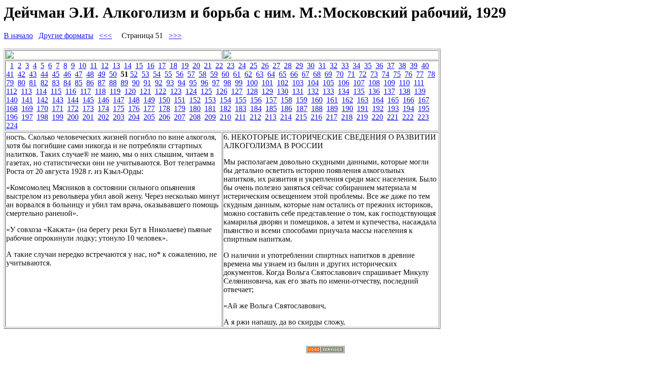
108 (374, 83)
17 (162, 65)
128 (252, 91)
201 (88, 117)
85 (78, 83)
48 (90, 74)
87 (101, 83)
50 (113, 74)
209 (210, 117)
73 (374, 74)
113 (26, 91)
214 (286, 117)
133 (328, 91)
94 (181, 83)
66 (294, 74)
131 (298, 91)
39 (413, 65)
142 (42, 100)
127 (237, 91)
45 (56, 74)
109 (389, 83)
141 (27, 100)
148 (134, 100)
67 (305, 74)
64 (271, 74)
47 (78, 74)
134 (343, 91)
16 (150, 65)
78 (431, 74)
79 (10, 83)
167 (423, 100)
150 (164, 100)
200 (73, 117)
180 (195, 108)
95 (193, 83)
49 (101, 74)
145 (88, 100)
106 (343, 83)
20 (196, 65)
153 (210, 100)
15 (139, 65)
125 (206, 91)
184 (256, 108)
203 (118, 117)
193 (393, 108)
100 (252, 83)
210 (225, 117)
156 (256, 100)
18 (173, 65)
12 (105, 65)
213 (270, 117)
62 (248, 74)
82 (44, 83)
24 (242, 65)
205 (149, 117)
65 (282, 74)
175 (118, 108)
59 (214, 74)
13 (116, 65)
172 (73, 108)
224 (12, 126)
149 (149, 100)
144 (73, 100)
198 (42, 117)
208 (195, 117)
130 (282, 91)
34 (356, 65)
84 (67, 83)
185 (271, 108)
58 (202, 74)
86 (90, 83)
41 (10, 74)
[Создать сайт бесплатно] (325, 350)
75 (397, 74)
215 (301, 117)
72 (362, 74)
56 (179, 74)
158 (286, 100)
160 (317, 100)
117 (85, 91)
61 (237, 74)
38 (402, 65)
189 (332, 108)
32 (333, 65)
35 (368, 65)
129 (267, 91)
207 (179, 117)
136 (374, 91)
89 (124, 83)
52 (134, 74)
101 (267, 83)
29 (299, 65)
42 (21, 74)
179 (179, 108)
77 (420, 74)
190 (347, 108)
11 (93, 65)
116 (70, 91)
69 (328, 74)
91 (147, 83)
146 (103, 100)
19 (185, 65)
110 (404, 83)
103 (298, 83)
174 (103, 108)
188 (317, 108)
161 (332, 100)
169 (27, 108)
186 (286, 108)
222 (408, 117)
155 (240, 100)
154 (225, 100)
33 (345, 65)
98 (227, 83)
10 (82, 65)
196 (12, 117)
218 (347, 117)
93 (170, 83)
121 (145, 91)
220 (377, 117)
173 (88, 108)
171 (57, 108)
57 (191, 74)
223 (423, 117)
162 (347, 100)
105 (328, 83)
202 (103, 117)
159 (301, 100)
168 (12, 108)
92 (159, 83)
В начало (18, 35)
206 (164, 117)
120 (130, 91)
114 (41, 91)
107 (359, 83)
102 (282, 83)
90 (136, 83)
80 (21, 83)
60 (225, 74)
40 (425, 65)
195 (423, 108)
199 (57, 117)
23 (230, 65)
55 (168, 74)
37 (391, 65)
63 (260, 74)
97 (216, 83)
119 (115, 91)
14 (128, 65)
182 (225, 108)
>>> (175, 35)
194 (408, 108)
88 (113, 83)
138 (404, 91)
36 (379, 65)
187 (301, 108)
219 (362, 117)
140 (12, 100)
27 (276, 65)
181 (210, 108)
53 (145, 74)
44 (44, 74)
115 (56, 91)
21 (208, 65)
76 (408, 74)
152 (195, 100)
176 (134, 108)
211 (240, 117)
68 (317, 74)
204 (134, 117)
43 (33, 74)
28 (288, 65)
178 (164, 108)
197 (27, 117)
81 (33, 83)
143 (57, 100)
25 (253, 65)
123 (176, 91)
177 (149, 108)
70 (340, 74)
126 (221, 91)
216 (316, 117)
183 (240, 108)
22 (219, 65)
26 (265, 65)
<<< (105, 35)
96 (204, 83)
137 (389, 91)
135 (359, 91)
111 (419, 83)
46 (67, 74)
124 (191, 91)
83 (56, 83)
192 (378, 108)
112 (11, 91)
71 (351, 74)
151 (179, 100)
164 (378, 100)
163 (362, 100)
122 (160, 91)
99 (239, 83)
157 (271, 100)
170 (42, 108)
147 (118, 100)
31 (322, 65)
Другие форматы (66, 35)
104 (313, 83)
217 (331, 117)
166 (408, 100)
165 (393, 100)
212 (255, 117)
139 (420, 91)
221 (392, 117)
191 (362, 108)
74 (385, 74)
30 (311, 65)
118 (100, 91)
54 (157, 74)
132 (313, 91)
